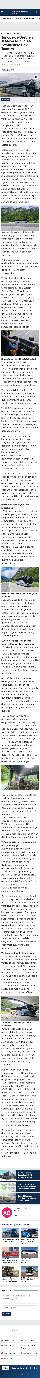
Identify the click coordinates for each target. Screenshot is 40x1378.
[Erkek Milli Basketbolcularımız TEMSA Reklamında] (10, 1252)
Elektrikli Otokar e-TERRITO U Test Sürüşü (28, 1280)
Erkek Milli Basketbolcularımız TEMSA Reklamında (9, 1260)
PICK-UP (18, 18)
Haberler (5, 33)
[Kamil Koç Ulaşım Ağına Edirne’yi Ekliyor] (29, 1233)
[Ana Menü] (2, 12)
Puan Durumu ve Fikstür (28, 1347)
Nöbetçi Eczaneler (11, 1340)
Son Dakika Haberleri (31, 1353)
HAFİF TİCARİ (7, 18)
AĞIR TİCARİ (29, 18)
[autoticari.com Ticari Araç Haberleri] (20, 12)
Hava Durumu (29, 1340)
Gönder (6, 1314)
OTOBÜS (15, 33)
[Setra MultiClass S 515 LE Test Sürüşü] (10, 1233)
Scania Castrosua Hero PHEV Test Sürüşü (27, 1260)
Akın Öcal (18, 1211)
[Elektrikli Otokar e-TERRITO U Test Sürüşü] (29, 1271)
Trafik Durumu (9, 1345)
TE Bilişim (25, 1375)
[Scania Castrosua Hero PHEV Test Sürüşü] (29, 1252)
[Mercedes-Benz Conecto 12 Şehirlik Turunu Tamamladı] (10, 1271)
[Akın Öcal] (7, 1212)
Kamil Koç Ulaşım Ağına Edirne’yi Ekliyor (27, 1241)
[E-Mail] (15, 1215)
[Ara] (37, 12)
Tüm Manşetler (9, 1353)
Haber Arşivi (8, 1358)
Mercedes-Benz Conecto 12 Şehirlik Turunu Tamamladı (9, 1280)
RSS (6, 1368)
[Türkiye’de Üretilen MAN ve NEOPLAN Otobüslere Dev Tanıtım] (20, 85)
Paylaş (6, 99)
